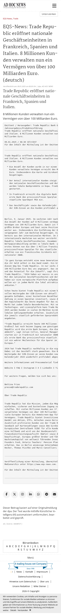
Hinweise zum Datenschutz (22, 581)
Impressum (42, 571)
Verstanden (23, 610)
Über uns (44, 581)
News (19, 571)
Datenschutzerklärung (29, 576)
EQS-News (7, 19)
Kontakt (29, 571)
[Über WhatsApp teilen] (38, 494)
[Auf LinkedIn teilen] (30, 494)
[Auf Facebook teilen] (6, 494)
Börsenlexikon (30, 542)
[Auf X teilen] (14, 494)
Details (13, 610)
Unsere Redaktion (21, 586)
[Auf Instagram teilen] (22, 494)
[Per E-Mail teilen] (54, 494)
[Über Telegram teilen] (46, 494)
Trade (15, 19)
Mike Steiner (40, 586)
